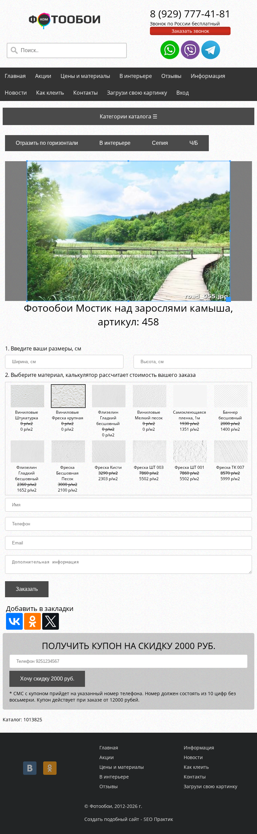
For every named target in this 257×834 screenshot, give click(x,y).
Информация (208, 76)
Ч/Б (193, 143)
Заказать (27, 589)
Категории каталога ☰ (128, 116)
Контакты (85, 92)
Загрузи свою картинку (137, 92)
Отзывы (171, 76)
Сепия (160, 143)
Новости (16, 92)
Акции (43, 76)
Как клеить (50, 92)
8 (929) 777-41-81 (190, 13)
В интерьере (135, 76)
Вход (182, 92)
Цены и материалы (85, 76)
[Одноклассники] (32, 621)
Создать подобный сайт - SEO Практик (128, 819)
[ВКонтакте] (14, 621)
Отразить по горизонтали (47, 143)
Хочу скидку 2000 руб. (47, 679)
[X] (50, 621)
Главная (15, 76)
